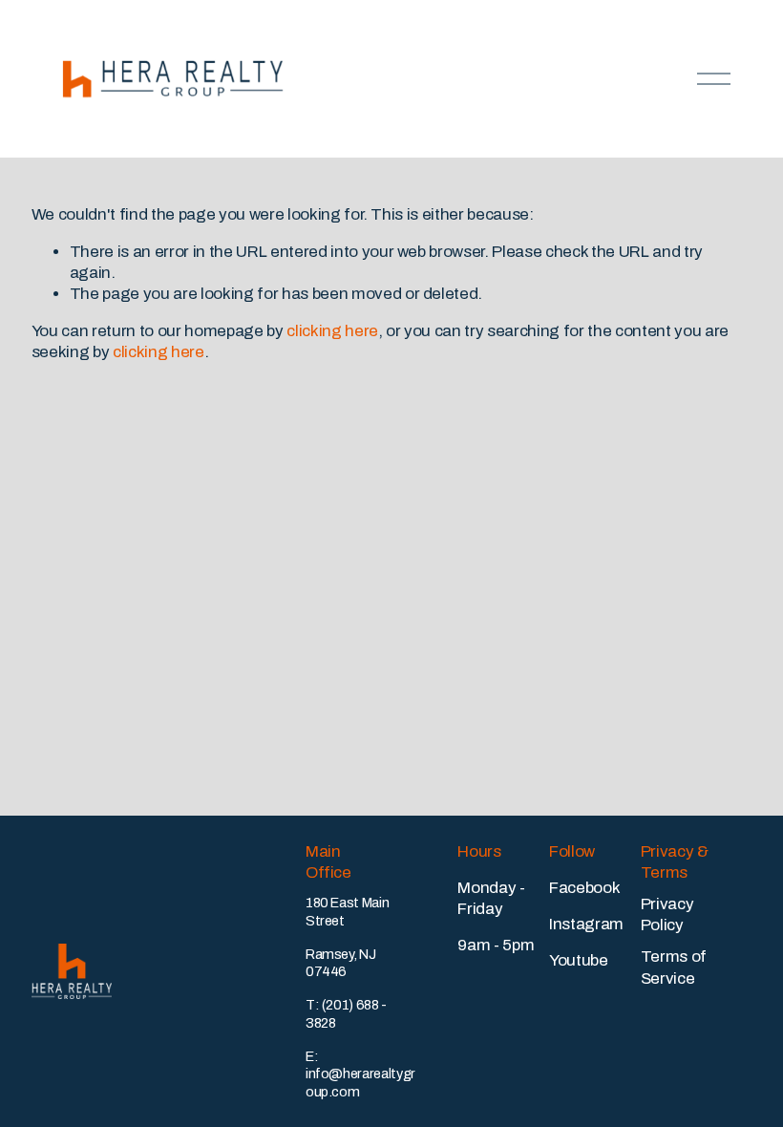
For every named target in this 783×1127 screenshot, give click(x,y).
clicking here (332, 331)
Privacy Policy (667, 914)
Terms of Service (674, 967)
